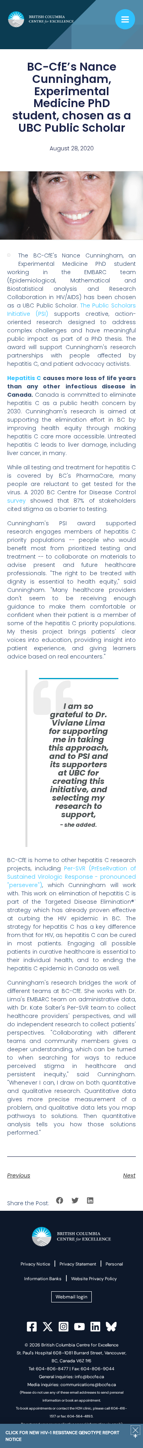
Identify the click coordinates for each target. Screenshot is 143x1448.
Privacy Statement (78, 1264)
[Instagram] (63, 1326)
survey (16, 501)
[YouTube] (79, 1326)
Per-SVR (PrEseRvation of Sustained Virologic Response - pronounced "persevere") (71, 876)
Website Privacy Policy (94, 1278)
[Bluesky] (111, 1326)
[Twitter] (47, 1326)
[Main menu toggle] (125, 19)
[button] (59, 1200)
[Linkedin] (95, 1326)
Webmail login (71, 1297)
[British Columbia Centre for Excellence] (41, 19)
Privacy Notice (35, 1264)
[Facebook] (31, 1326)
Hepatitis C (24, 378)
